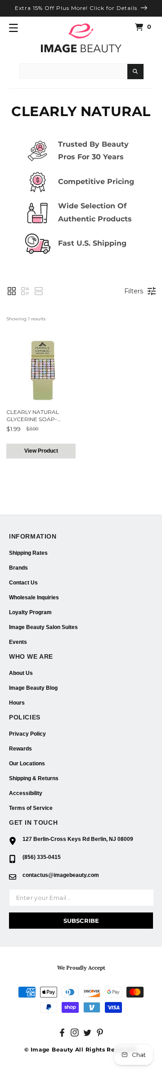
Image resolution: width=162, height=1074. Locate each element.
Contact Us (23, 583)
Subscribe (81, 920)
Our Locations (27, 763)
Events (18, 642)
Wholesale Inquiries (34, 597)
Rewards (20, 749)
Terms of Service (31, 808)
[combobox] (73, 71)
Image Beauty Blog (33, 688)
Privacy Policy (27, 734)
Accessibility (25, 793)
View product (41, 451)
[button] (13, 27)
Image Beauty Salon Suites (43, 627)
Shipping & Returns (33, 778)
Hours (17, 703)
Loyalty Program (30, 612)
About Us (21, 673)
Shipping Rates (28, 553)
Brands (18, 568)
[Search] (135, 71)
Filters (133, 291)
